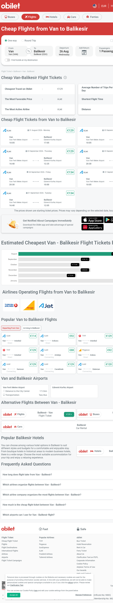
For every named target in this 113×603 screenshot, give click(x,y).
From (11, 48)
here (36, 591)
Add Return (84, 48)
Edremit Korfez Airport (62, 387)
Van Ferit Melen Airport (14, 387)
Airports (5, 557)
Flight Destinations (9, 547)
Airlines (5, 554)
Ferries (94, 16)
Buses (11, 16)
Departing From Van (11, 328)
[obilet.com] (17, 8)
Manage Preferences (83, 595)
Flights (32, 16)
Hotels (53, 16)
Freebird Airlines (46, 554)
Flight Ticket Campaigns (12, 560)
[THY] (11, 305)
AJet (41, 551)
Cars (73, 16)
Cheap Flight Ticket (10, 541)
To (35, 48)
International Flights (10, 551)
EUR (103, 6)
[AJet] (46, 305)
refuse (70, 583)
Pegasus (42, 544)
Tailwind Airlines (46, 557)
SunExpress (44, 547)
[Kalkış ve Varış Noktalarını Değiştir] (28, 51)
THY (41, 541)
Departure (64, 48)
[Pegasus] (28, 305)
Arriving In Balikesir (31, 328)
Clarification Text (16, 585)
